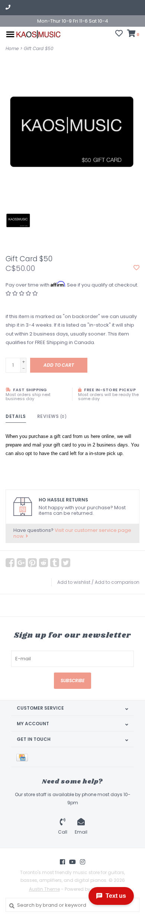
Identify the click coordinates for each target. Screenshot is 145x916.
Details (16, 416)
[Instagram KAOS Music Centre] (82, 862)
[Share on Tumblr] (54, 562)
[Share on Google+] (21, 562)
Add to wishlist (73, 582)
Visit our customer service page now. (72, 533)
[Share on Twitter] (65, 562)
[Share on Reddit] (43, 562)
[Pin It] (32, 562)
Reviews (52, 416)
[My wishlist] (119, 34)
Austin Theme (44, 889)
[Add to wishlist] (136, 268)
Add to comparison (117, 582)
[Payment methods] (23, 757)
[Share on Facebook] (10, 562)
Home (12, 48)
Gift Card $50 (39, 48)
